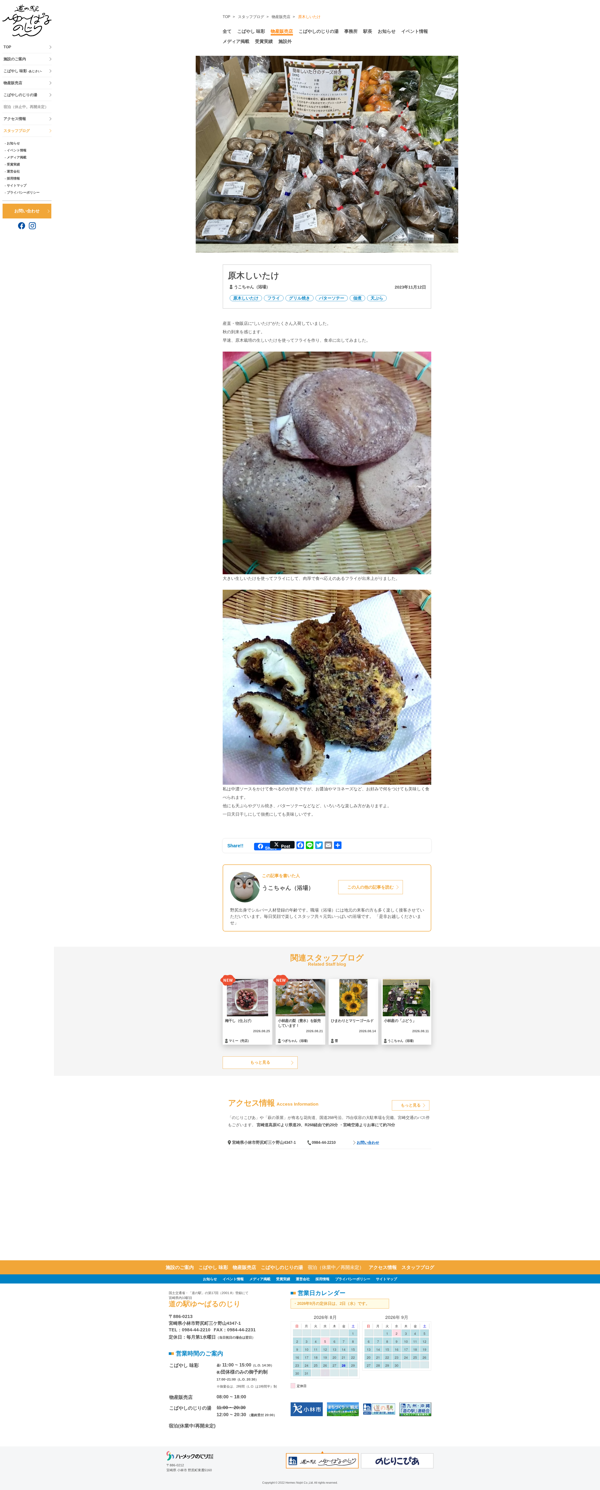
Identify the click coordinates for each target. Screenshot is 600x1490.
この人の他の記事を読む (370, 887)
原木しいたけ (246, 298)
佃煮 (357, 298)
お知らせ (13, 143)
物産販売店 (13, 83)
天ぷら (377, 298)
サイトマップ (16, 185)
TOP (7, 47)
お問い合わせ (27, 211)
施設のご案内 (15, 59)
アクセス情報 (15, 119)
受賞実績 (13, 164)
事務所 (351, 31)
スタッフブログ (17, 131)
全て (227, 31)
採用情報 (13, 178)
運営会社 (13, 171)
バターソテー (331, 298)
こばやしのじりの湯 (20, 95)
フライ (273, 298)
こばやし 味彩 (23, 71)
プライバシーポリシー (23, 192)
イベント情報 (16, 150)
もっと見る (260, 1062)
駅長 (367, 31)
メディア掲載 (16, 157)
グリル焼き (299, 298)
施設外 (285, 41)
